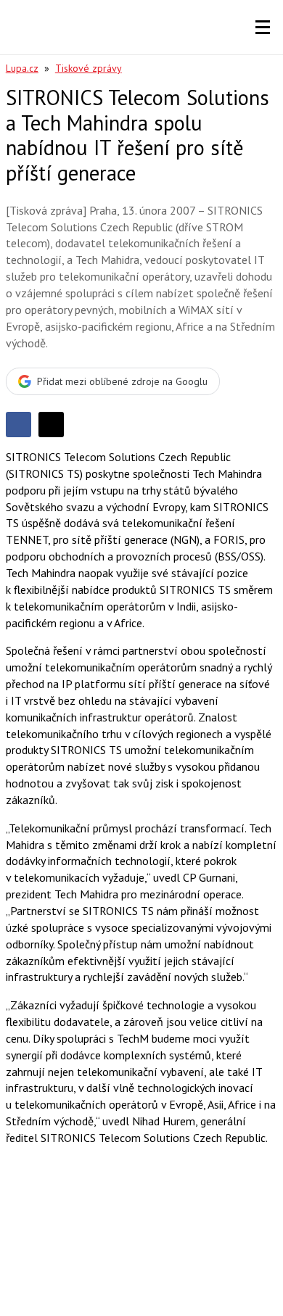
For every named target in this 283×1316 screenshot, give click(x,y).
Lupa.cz (22, 68)
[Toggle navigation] (263, 28)
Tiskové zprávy (88, 68)
